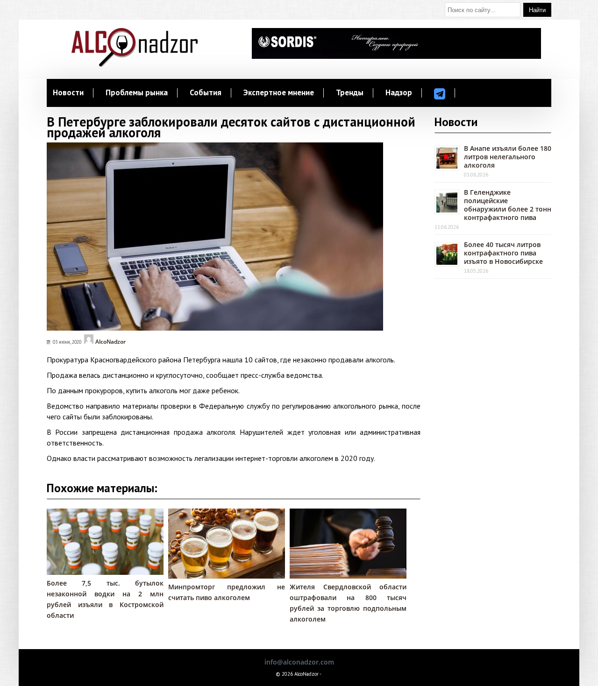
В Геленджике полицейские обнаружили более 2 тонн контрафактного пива (507, 205)
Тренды (349, 93)
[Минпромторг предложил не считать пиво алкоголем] (231, 576)
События (205, 93)
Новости (68, 93)
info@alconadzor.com (299, 662)
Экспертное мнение (278, 93)
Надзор (398, 93)
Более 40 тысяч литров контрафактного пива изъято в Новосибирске (503, 253)
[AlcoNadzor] (134, 64)
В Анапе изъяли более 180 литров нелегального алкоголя (507, 157)
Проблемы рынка (137, 93)
